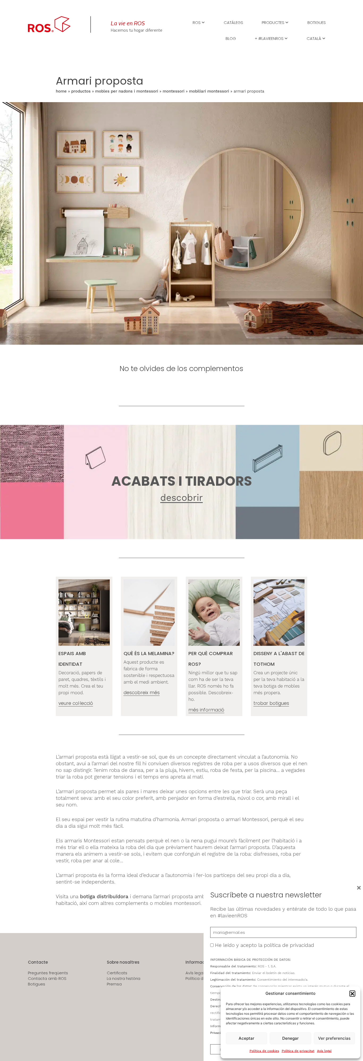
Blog (231, 38)
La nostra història (123, 978)
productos (81, 91)
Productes (273, 22)
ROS (197, 22)
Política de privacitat (298, 1051)
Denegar (290, 1038)
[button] (352, 993)
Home (61, 91)
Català (314, 38)
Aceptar (246, 1038)
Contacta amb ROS (47, 978)
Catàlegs (233, 22)
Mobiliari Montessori (209, 91)
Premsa (114, 984)
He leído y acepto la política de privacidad (264, 945)
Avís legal (324, 1051)
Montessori (173, 91)
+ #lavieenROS (269, 38)
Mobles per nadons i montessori (126, 91)
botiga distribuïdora (104, 896)
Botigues (316, 22)
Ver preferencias (334, 1038)
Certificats (117, 973)
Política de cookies (264, 1051)
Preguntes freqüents (48, 973)
